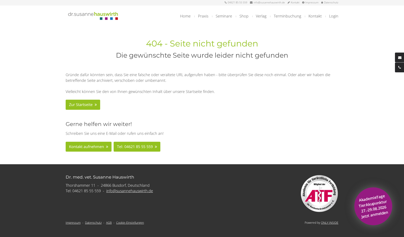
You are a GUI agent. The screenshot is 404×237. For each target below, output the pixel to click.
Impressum (312, 2)
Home (185, 16)
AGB (109, 223)
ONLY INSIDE (329, 223)
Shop (244, 16)
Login (333, 16)
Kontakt (295, 2)
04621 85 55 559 (237, 2)
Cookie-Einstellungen (130, 223)
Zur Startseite (81, 104)
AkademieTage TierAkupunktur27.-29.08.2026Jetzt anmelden (373, 206)
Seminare (224, 16)
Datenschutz (331, 2)
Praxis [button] (203, 16)
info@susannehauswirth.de (269, 2)
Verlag (261, 16)
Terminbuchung (287, 16)
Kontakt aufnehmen (86, 146)
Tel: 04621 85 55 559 (135, 146)
